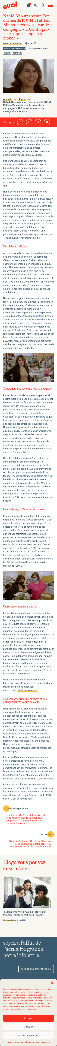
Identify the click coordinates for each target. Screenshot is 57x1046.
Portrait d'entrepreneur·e (14, 48)
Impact (7, 53)
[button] (52, 983)
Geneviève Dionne (12, 43)
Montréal (17, 53)
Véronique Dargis (9, 920)
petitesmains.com (27, 690)
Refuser (28, 1026)
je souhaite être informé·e (36, 968)
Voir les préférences (28, 1035)
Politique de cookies (14, 1042)
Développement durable (38, 48)
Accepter (28, 1018)
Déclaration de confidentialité (37, 1042)
